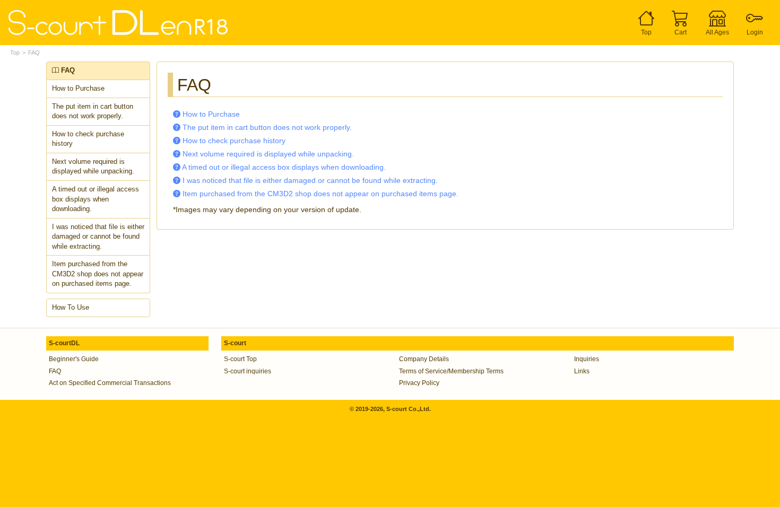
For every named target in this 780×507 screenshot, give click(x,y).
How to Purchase (78, 88)
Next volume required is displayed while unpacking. (93, 167)
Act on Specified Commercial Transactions (110, 383)
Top (15, 52)
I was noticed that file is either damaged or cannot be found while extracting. (98, 236)
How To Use (70, 307)
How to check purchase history (88, 139)
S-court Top (240, 359)
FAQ (34, 52)
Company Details (424, 359)
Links (582, 371)
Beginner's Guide (74, 359)
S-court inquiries (247, 371)
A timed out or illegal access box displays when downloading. (95, 199)
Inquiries (586, 359)
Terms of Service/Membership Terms (451, 371)
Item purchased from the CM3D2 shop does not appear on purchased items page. (97, 273)
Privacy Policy (419, 383)
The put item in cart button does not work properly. (92, 111)
